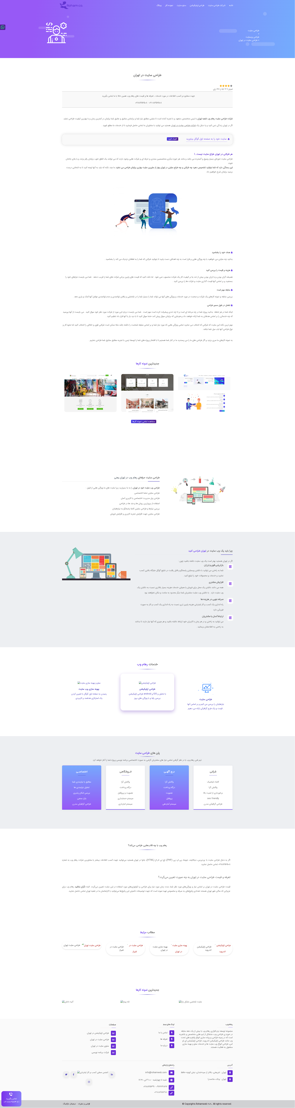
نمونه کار (169, 5)
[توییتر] (66, 1074)
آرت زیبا (90, 408)
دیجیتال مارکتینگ (69, 1103)
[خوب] (228, 85)
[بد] (223, 85)
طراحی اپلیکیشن (197, 5)
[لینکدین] (112, 1074)
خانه (231, 5)
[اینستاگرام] (89, 1081)
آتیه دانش (89, 1000)
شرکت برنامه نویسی (101, 1052)
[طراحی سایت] (71, 5)
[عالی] (231, 85)
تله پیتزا (147, 1000)
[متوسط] (226, 85)
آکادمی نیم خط (204, 408)
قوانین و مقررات (84, 1103)
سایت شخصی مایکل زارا (205, 1000)
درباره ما (164, 1045)
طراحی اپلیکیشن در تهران (98, 1033)
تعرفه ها (164, 1039)
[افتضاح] (221, 85)
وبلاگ (159, 5)
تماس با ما (163, 1032)
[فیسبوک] (73, 1074)
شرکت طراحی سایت (216, 5)
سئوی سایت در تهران (100, 1046)
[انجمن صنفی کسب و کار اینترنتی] (92, 1072)
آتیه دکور (147, 408)
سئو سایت (181, 5)
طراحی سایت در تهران (100, 1039)
